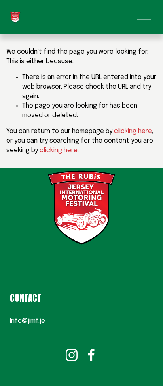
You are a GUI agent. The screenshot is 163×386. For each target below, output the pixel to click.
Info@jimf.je (27, 321)
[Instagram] (71, 355)
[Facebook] (91, 355)
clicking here (133, 131)
